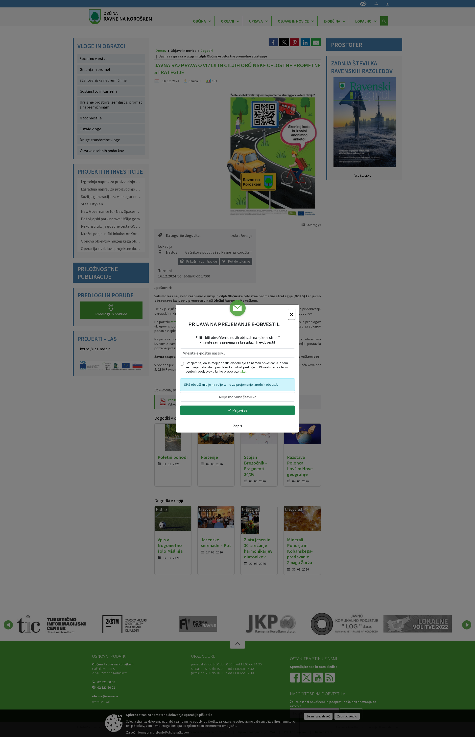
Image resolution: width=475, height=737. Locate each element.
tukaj (242, 371)
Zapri (237, 425)
